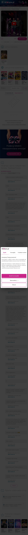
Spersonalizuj (13, 280)
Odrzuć (14, 284)
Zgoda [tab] (4, 252)
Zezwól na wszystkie (14, 275)
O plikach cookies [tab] (22, 252)
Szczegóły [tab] (12, 252)
